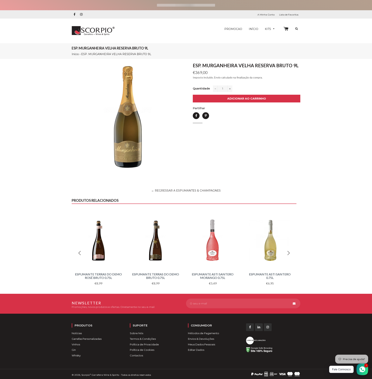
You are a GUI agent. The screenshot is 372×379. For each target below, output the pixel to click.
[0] (285, 28)
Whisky (76, 355)
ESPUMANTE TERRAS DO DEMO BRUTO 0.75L (155, 275)
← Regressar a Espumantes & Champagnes (186, 190)
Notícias (77, 333)
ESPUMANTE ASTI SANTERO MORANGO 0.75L (212, 275)
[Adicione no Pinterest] (205, 115)
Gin (74, 349)
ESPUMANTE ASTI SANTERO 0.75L (270, 275)
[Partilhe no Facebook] (196, 115)
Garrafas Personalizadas (87, 338)
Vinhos (76, 344)
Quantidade (201, 88)
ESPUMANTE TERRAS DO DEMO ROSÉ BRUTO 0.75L (98, 275)
